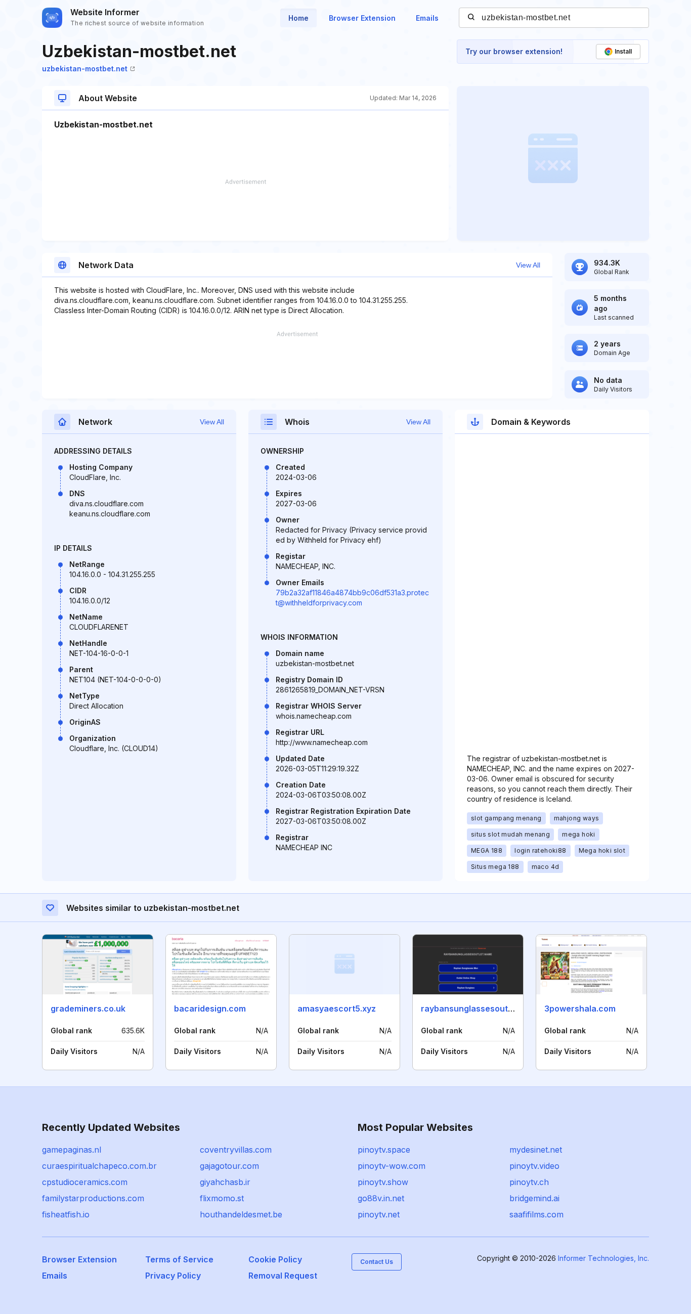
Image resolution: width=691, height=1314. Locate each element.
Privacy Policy (173, 1276)
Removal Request (282, 1276)
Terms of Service (179, 1259)
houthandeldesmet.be (241, 1214)
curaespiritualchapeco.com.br (99, 1166)
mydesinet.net (535, 1150)
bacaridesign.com (210, 1008)
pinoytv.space (384, 1150)
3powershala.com (580, 1008)
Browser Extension (362, 18)
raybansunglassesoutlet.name (481, 1008)
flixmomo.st (222, 1198)
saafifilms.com (536, 1214)
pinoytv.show (383, 1182)
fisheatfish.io (66, 1214)
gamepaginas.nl (71, 1150)
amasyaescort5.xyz (336, 1008)
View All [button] (528, 265)
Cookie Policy (275, 1259)
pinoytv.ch (529, 1182)
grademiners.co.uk (88, 1008)
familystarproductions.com (93, 1198)
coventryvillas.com (236, 1150)
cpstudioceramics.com (84, 1182)
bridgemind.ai (534, 1198)
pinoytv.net (379, 1214)
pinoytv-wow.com (391, 1166)
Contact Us (376, 1261)
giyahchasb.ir (225, 1182)
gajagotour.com (229, 1166)
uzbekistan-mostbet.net (84, 68)
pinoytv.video (534, 1166)
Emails (427, 18)
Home (298, 18)
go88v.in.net (381, 1198)
